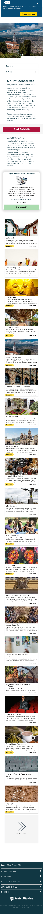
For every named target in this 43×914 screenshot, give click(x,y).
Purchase (20, 207)
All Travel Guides (12, 865)
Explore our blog (28, 14)
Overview (9, 66)
